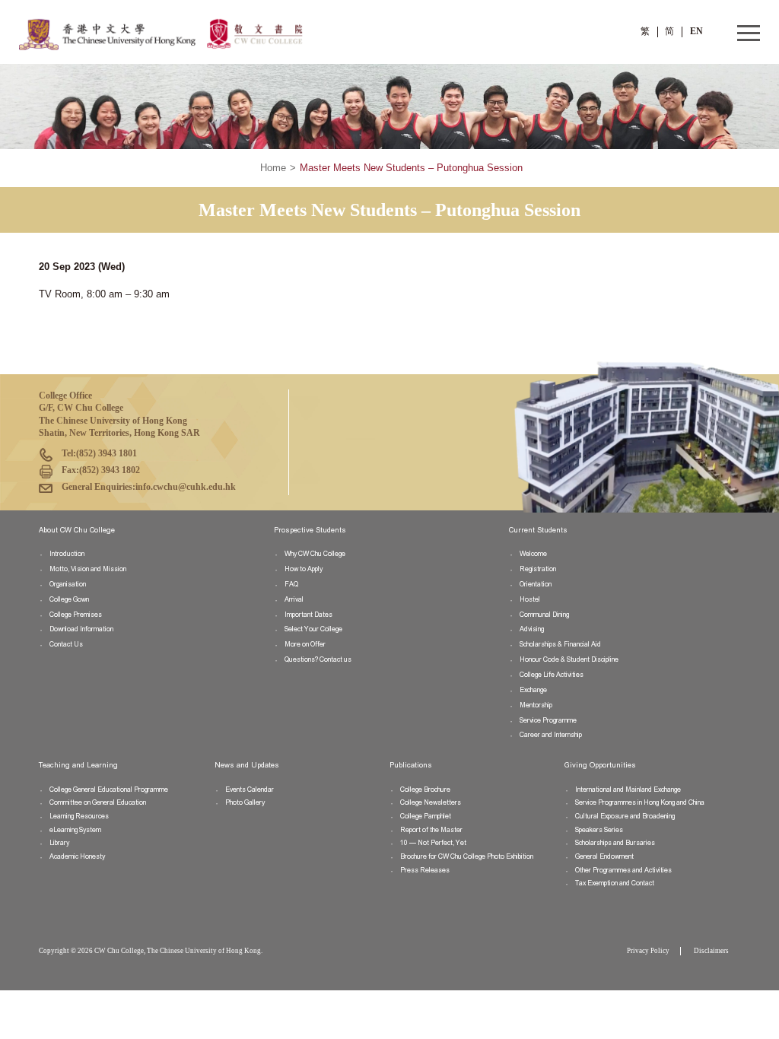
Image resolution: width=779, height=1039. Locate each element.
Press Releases (425, 870)
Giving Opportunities (600, 765)
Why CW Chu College (315, 554)
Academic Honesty (77, 856)
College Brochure (425, 789)
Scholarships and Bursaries (615, 843)
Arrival (294, 599)
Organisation (67, 584)
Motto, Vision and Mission (87, 569)
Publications (411, 765)
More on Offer (305, 644)
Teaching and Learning (78, 765)
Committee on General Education (97, 802)
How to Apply (304, 569)
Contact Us (66, 644)
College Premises (75, 614)
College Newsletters (430, 802)
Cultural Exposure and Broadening (625, 816)
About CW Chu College (77, 530)
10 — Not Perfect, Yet (433, 843)
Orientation (536, 584)
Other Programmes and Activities (623, 870)
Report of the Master (431, 830)
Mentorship (536, 705)
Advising (532, 629)
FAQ (291, 584)
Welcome (533, 554)
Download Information (81, 629)
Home (273, 168)
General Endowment (604, 856)
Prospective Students (310, 530)
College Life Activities (551, 674)
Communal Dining (544, 614)
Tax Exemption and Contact (614, 883)
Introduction (66, 554)
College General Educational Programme (108, 789)
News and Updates (247, 765)
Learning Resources (79, 816)
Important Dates (308, 614)
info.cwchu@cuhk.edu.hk (185, 486)
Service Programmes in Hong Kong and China (639, 802)
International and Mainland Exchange (628, 789)
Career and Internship (551, 735)
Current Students (538, 530)
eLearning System (75, 830)
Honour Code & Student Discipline (569, 659)
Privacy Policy (648, 951)
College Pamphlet (425, 816)
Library (59, 843)
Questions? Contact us (318, 659)
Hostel (530, 599)
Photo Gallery (245, 802)
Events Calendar (249, 789)
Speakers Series (599, 830)
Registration (538, 569)
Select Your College (313, 629)
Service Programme (548, 720)
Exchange (533, 690)
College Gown (69, 599)
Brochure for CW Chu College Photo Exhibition (466, 856)
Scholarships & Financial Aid (560, 644)
